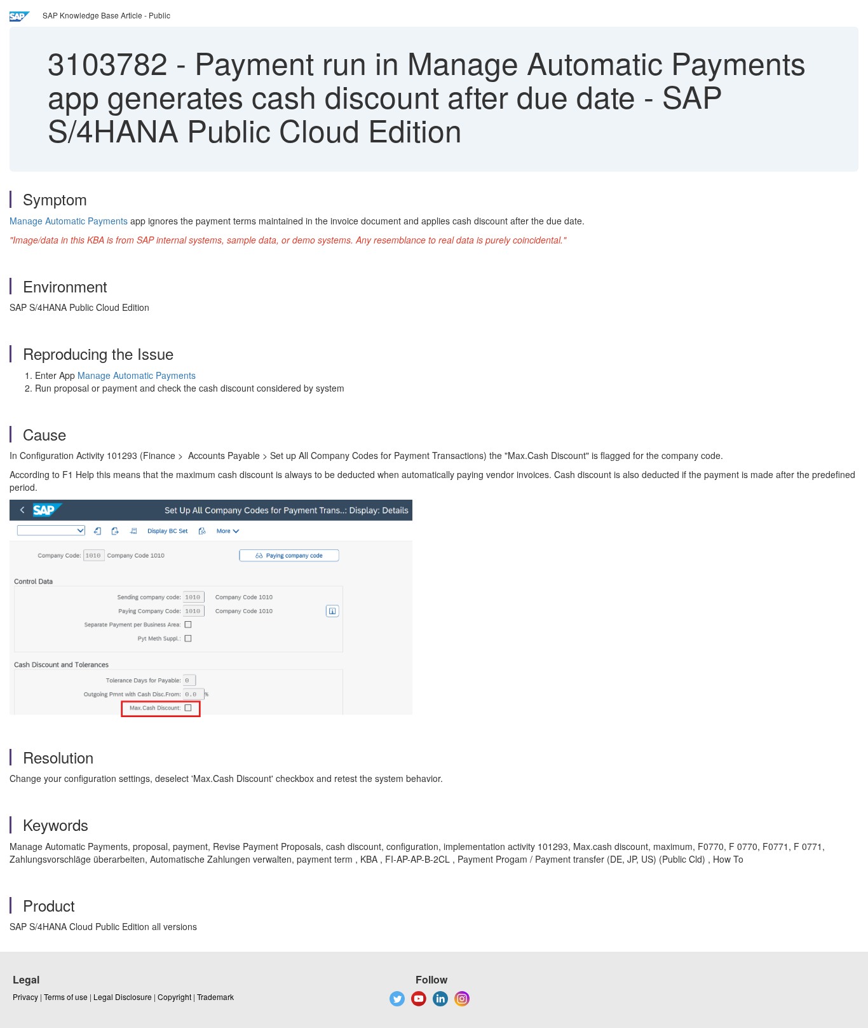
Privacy (25, 996)
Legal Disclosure (122, 996)
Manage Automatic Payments (69, 220)
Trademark (215, 996)
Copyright (174, 996)
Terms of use (66, 996)
